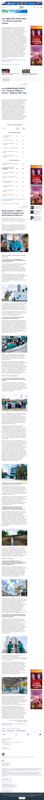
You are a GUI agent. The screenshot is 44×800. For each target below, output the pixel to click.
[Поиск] (35, 7)
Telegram (18, 64)
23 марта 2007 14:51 (23, 15)
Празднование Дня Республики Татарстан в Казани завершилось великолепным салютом (38, 207)
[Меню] (41, 7)
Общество (25, 13)
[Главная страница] (21, 7)
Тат (7, 7)
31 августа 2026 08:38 (23, 207)
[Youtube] (40, 734)
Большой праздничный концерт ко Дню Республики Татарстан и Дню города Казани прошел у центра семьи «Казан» (38, 218)
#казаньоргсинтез (10, 730)
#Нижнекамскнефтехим (21, 730)
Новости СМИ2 (6, 79)
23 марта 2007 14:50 (23, 85)
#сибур (3, 730)
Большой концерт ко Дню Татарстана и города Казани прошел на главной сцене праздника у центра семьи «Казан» (38, 212)
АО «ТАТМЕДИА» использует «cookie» (8, 784)
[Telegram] (16, 734)
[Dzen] (28, 734)
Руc (2, 7)
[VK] (4, 734)
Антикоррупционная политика (7, 782)
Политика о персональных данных (7, 780)
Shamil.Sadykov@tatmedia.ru (6, 791)
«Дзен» (13, 64)
